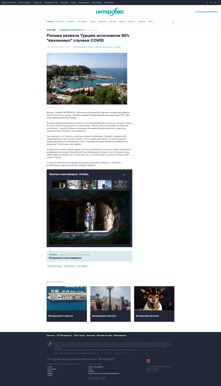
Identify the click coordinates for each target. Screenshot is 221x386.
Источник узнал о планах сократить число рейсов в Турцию (97, 47)
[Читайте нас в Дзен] (89, 378)
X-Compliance (51, 369)
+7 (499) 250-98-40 (110, 353)
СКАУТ (49, 371)
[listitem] (68, 304)
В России (51, 30)
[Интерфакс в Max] (103, 378)
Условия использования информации (159, 367)
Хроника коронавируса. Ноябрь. (69, 174)
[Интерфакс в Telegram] (93, 378)
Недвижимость (84, 3)
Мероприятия (109, 3)
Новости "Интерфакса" (95, 367)
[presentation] (171, 304)
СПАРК (49, 367)
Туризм (73, 3)
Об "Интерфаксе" (24, 3)
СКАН (90, 369)
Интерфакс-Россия (51, 3)
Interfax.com (37, 3)
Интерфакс (110, 11)
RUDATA (91, 371)
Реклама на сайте (104, 335)
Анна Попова (69, 266)
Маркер (50, 373)
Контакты (51, 335)
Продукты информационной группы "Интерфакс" (81, 359)
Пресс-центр (79, 335)
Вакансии (91, 335)
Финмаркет (64, 3)
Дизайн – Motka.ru (153, 371)
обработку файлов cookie (145, 350)
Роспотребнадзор (55, 266)
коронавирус (82, 266)
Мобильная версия (9, 3)
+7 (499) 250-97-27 (126, 353)
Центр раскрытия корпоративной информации (103, 373)
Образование (97, 3)
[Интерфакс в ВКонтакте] (96, 378)
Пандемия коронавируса (71, 30)
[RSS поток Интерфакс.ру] (100, 378)
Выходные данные (153, 369)
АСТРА (49, 376)
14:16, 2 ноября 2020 (91, 30)
